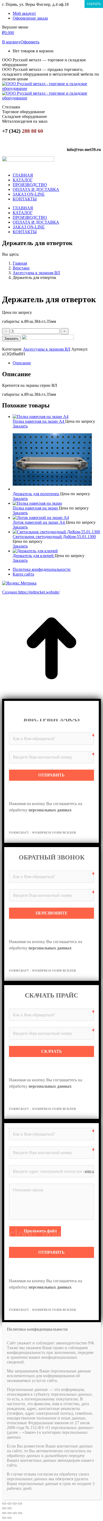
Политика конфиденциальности (42, 569)
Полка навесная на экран (36, 508)
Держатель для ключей (34, 555)
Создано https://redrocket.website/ (31, 592)
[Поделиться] (9, 1503)
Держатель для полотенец (36, 493)
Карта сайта (23, 574)
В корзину (11, 42)
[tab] (57, 363)
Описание (22, 363)
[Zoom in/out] (20, 1513)
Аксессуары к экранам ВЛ (46, 349)
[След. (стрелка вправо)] (9, 1508)
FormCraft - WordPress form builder (42, 832)
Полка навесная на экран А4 (39, 421)
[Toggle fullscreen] (15, 1513)
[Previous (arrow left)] (4, 1518)
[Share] (9, 1513)
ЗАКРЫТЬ (94, 4)
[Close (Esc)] (4, 1513)
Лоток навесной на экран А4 (39, 522)
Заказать (11, 339)
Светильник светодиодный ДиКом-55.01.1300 (54, 536)
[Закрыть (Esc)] (4, 1503)
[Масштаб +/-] (20, 1503)
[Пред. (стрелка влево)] (4, 1508)
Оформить (30, 42)
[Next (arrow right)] (9, 1518)
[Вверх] (51, 696)
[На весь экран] (15, 1503)
